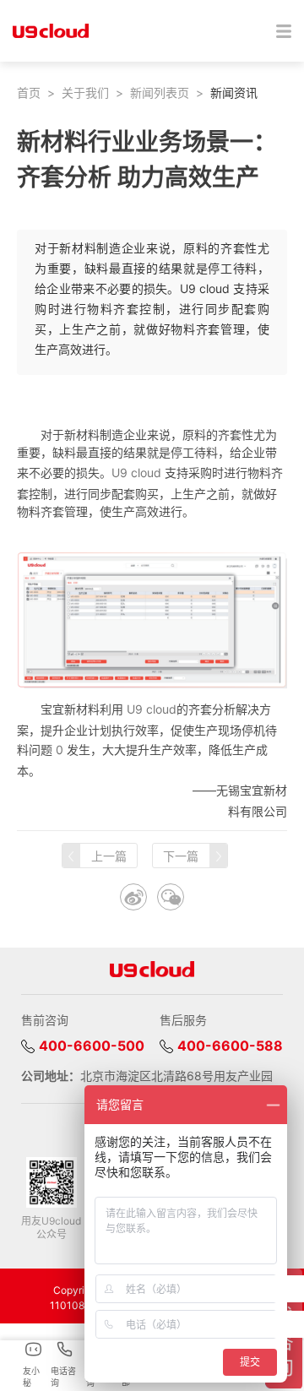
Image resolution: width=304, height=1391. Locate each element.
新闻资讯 (234, 92)
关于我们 (85, 92)
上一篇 (109, 856)
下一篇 (180, 856)
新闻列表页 (159, 92)
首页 (29, 92)
